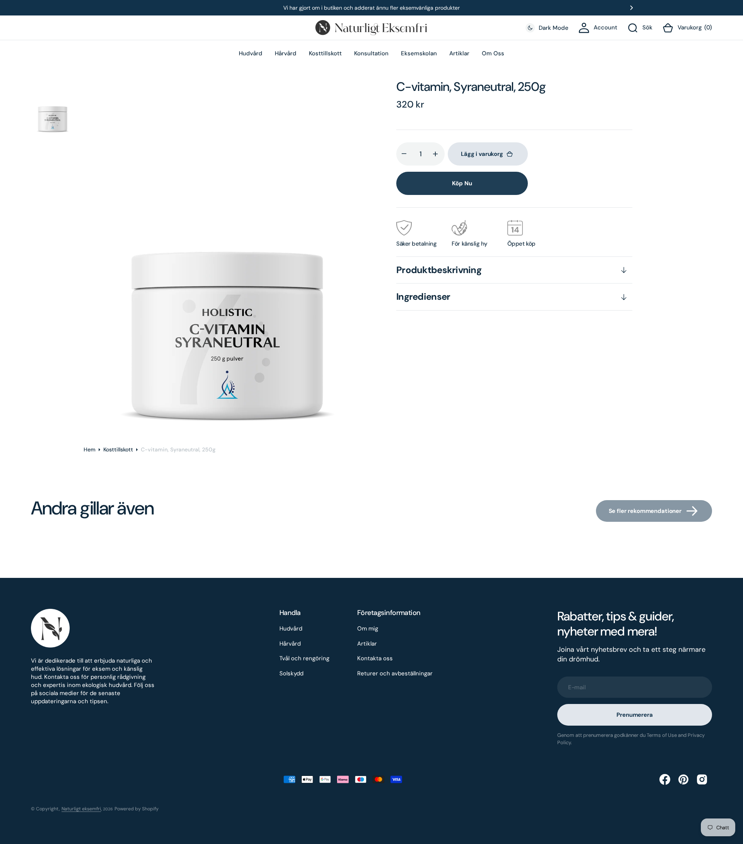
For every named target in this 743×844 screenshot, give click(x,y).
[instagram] (702, 779)
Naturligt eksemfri (81, 809)
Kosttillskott (118, 449)
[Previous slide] (111, 7)
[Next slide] (631, 7)
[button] (597, 28)
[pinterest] (684, 779)
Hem (90, 449)
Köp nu (462, 183)
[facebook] (665, 779)
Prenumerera (634, 715)
